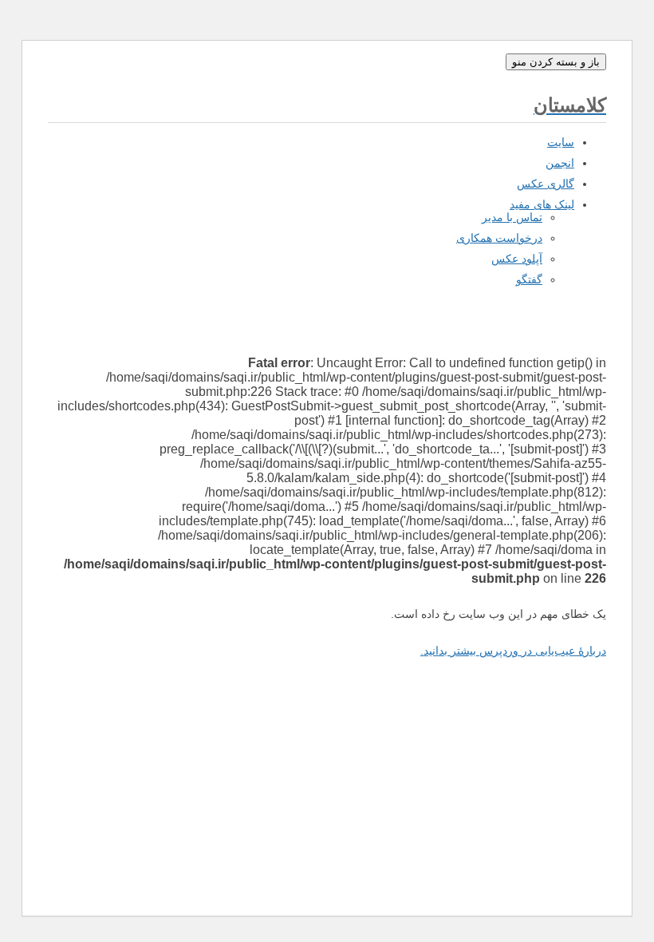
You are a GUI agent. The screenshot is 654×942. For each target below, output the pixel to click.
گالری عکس (545, 183)
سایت (560, 142)
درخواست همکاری (499, 238)
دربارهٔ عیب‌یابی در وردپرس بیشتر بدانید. (513, 650)
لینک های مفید (542, 204)
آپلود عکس (516, 258)
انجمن (560, 162)
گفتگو (529, 279)
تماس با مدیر (512, 217)
